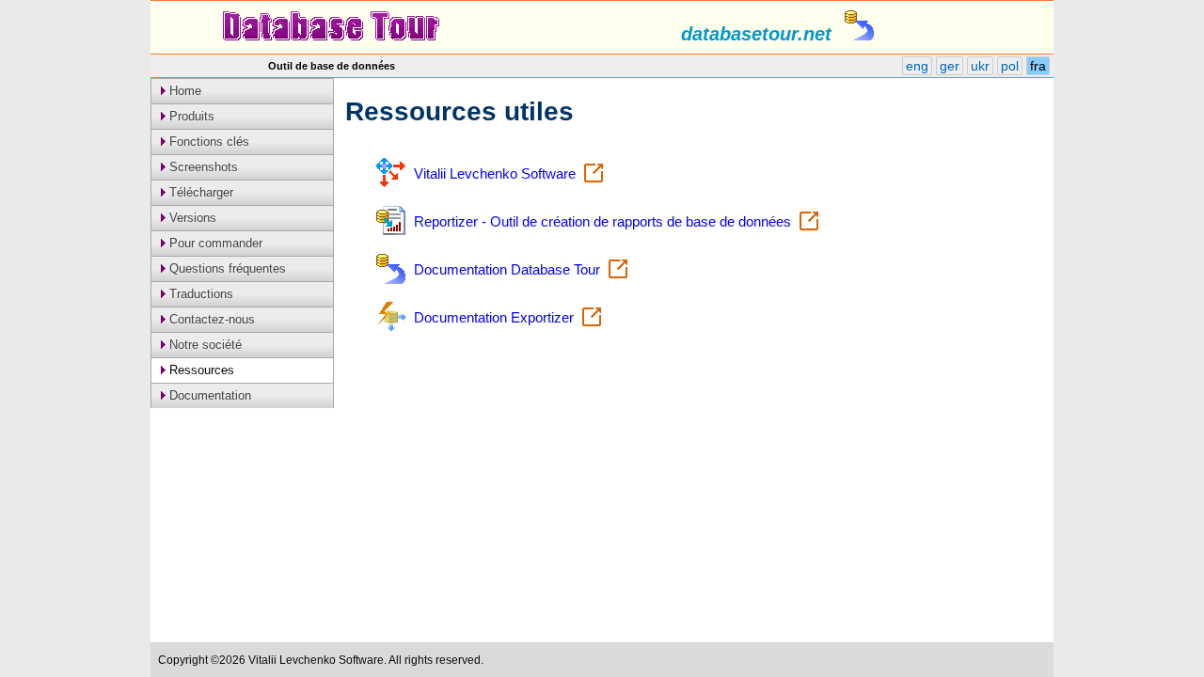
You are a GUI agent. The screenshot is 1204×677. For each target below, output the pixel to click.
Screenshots (202, 167)
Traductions (199, 294)
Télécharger (199, 192)
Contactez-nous (210, 319)
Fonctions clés (207, 141)
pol (1010, 65)
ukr (980, 65)
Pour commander (214, 243)
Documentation (208, 395)
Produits (190, 116)
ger (949, 65)
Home (183, 91)
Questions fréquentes (226, 268)
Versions (191, 218)
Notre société (204, 345)
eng (917, 65)
